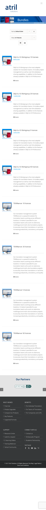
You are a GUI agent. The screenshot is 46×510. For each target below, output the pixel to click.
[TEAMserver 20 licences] (7, 250)
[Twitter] (29, 448)
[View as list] (25, 43)
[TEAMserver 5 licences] (7, 293)
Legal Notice (37, 463)
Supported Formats (10, 419)
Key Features (8, 416)
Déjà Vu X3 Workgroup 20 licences (25, 93)
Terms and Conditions (23, 465)
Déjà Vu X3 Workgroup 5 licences (25, 130)
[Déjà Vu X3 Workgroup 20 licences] (7, 97)
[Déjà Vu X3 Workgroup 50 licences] (7, 170)
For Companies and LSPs (34, 413)
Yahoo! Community (10, 447)
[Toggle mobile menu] (42, 3)
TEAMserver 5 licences (21, 290)
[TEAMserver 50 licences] (7, 337)
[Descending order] (34, 31)
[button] (1, 389)
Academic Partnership (33, 440)
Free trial (7, 406)
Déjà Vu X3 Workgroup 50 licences (25, 166)
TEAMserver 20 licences (22, 246)
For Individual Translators (34, 406)
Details (17, 81)
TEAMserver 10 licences (22, 203)
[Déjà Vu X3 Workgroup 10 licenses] (7, 60)
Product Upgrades (10, 409)
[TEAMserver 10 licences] (7, 207)
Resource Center (9, 433)
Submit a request (9, 437)
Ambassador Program (33, 437)
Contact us (29, 433)
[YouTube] (32, 448)
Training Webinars (10, 444)
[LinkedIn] (35, 448)
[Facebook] (25, 448)
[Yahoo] (38, 448)
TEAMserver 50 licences (22, 333)
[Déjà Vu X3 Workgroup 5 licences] (7, 134)
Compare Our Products (11, 413)
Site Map (30, 463)
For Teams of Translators (34, 409)
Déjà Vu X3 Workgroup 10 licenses (25, 57)
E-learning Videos (10, 440)
